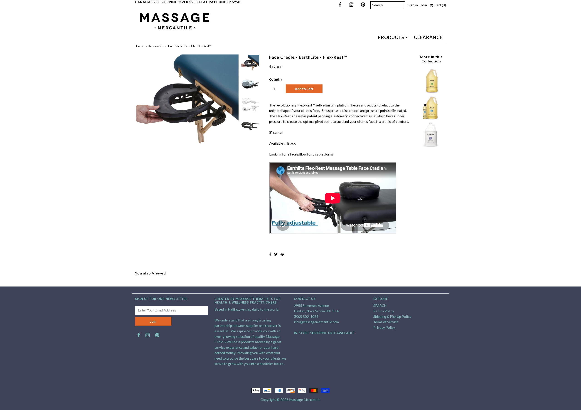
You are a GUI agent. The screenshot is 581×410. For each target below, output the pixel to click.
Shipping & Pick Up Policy (392, 316)
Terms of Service (385, 322)
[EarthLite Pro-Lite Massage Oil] (431, 119)
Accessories (156, 46)
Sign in (413, 5)
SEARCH (380, 306)
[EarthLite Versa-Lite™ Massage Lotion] (431, 146)
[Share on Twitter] (276, 254)
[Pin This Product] (282, 254)
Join (424, 5)
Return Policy (383, 311)
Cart (439, 5)
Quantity (275, 79)
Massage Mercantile (304, 400)
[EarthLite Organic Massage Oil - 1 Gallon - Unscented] (431, 92)
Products (391, 37)
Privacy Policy (384, 327)
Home (140, 46)
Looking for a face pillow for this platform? (301, 154)
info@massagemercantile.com (316, 322)
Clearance (428, 37)
